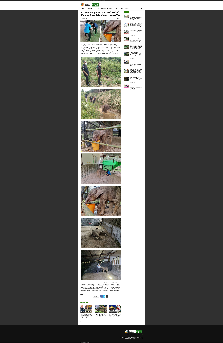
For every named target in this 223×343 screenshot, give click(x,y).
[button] (141, 8)
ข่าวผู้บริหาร (82, 312)
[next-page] (83, 321)
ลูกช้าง (85, 294)
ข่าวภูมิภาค (96, 312)
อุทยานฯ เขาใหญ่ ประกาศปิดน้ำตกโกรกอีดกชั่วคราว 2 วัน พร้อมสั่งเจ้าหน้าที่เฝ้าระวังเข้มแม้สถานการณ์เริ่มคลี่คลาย (136, 32)
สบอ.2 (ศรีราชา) (89, 294)
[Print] (107, 296)
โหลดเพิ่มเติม (133, 91)
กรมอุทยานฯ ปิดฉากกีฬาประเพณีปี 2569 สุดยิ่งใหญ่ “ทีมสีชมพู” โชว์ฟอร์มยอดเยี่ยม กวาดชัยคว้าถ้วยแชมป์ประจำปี (136, 86)
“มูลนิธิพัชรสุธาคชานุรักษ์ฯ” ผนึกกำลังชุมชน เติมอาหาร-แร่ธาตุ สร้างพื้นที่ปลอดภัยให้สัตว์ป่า (100, 315)
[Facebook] (142, 4)
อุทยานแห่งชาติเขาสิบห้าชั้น (96, 294)
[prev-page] (81, 321)
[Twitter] (104, 296)
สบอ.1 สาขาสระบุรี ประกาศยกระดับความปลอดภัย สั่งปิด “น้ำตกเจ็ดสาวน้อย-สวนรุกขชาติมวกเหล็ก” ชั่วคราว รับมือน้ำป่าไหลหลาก (136, 39)
